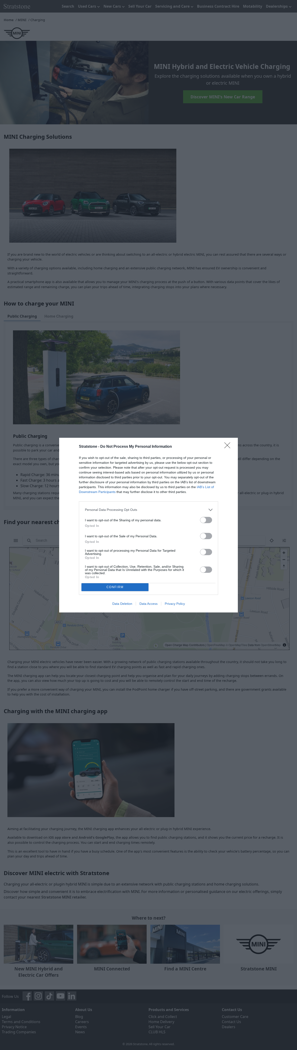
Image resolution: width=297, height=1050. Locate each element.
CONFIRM (115, 587)
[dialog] (148, 525)
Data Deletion (122, 604)
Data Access (148, 604)
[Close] (228, 446)
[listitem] (148, 509)
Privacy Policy (175, 604)
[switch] (206, 520)
